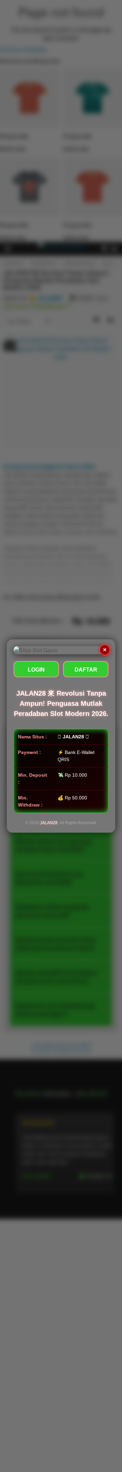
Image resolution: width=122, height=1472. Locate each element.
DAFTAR (86, 670)
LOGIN (36, 670)
